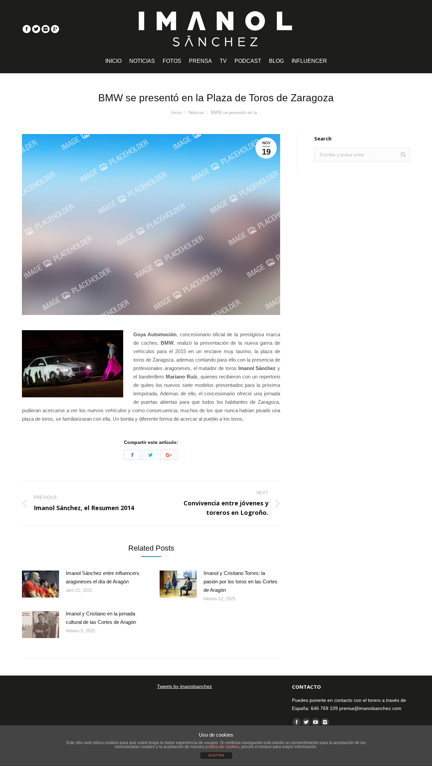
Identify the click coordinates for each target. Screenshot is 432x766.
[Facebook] (27, 29)
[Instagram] (46, 29)
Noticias (196, 112)
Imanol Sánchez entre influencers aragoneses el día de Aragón (102, 577)
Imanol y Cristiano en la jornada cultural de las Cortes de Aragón (101, 618)
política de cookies (222, 746)
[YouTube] (316, 722)
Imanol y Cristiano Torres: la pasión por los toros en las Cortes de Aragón (240, 581)
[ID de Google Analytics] (55, 29)
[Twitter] (36, 29)
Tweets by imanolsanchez (184, 686)
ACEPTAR (216, 755)
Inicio (176, 112)
